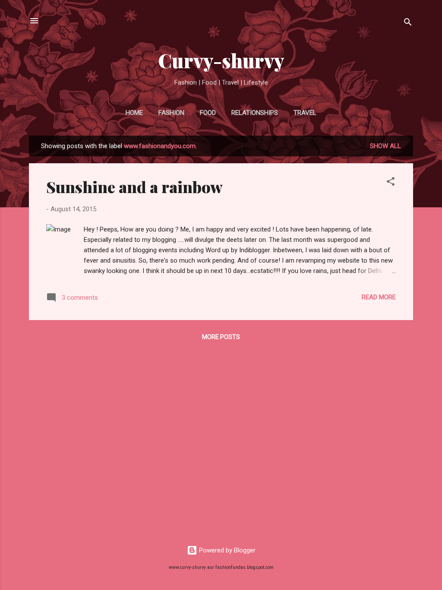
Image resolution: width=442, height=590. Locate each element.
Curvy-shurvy (221, 60)
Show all (385, 146)
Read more (379, 297)
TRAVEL (305, 113)
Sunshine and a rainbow (134, 186)
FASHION (171, 113)
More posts (221, 336)
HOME (134, 113)
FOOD (208, 113)
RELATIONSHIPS (254, 113)
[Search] (408, 23)
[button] (390, 183)
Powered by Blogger (226, 550)
